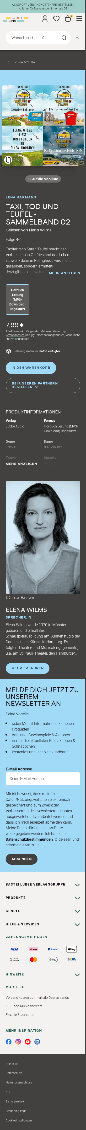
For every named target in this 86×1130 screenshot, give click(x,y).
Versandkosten (15, 335)
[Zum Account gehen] (45, 18)
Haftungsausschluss (19, 1082)
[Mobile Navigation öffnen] (79, 18)
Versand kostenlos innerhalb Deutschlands (37, 997)
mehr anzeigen (64, 273)
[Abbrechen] (77, 37)
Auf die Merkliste (44, 180)
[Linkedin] (37, 1042)
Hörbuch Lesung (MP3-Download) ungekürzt (17, 299)
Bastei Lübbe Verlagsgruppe (35, 884)
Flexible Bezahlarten (20, 1015)
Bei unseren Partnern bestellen (35, 385)
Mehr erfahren (27, 668)
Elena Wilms (40, 230)
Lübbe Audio (15, 426)
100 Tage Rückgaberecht (24, 1006)
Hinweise (15, 974)
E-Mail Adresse (19, 769)
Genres (13, 911)
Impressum (13, 1063)
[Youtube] (28, 1042)
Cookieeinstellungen (19, 1120)
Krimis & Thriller (25, 62)
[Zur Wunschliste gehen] (56, 18)
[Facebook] (8, 1042)
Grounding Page (16, 1111)
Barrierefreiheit (15, 1101)
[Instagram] (18, 1042)
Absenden (21, 859)
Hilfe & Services (22, 924)
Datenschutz (14, 1073)
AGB (8, 1092)
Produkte (16, 898)
